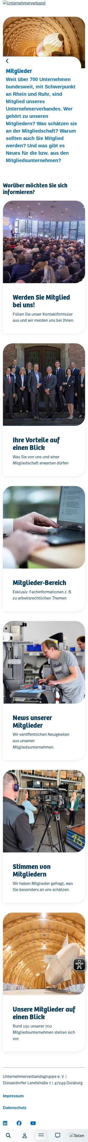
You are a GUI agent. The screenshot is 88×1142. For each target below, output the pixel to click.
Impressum (13, 1096)
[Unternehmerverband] (24, 7)
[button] (8, 1136)
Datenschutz (14, 1108)
